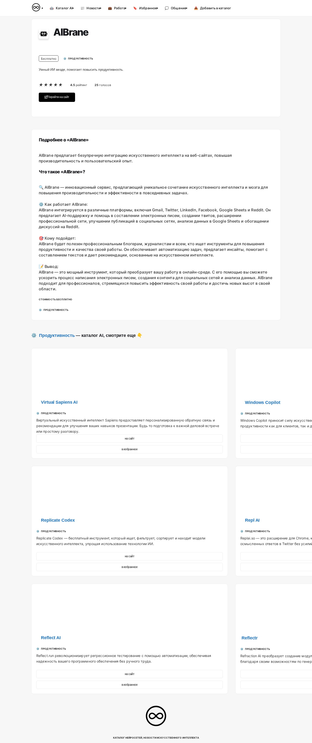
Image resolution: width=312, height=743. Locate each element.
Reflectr (250, 637)
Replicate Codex (58, 520)
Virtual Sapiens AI (59, 402)
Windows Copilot (262, 402)
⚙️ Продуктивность (53, 335)
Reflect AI (51, 637)
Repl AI (252, 520)
